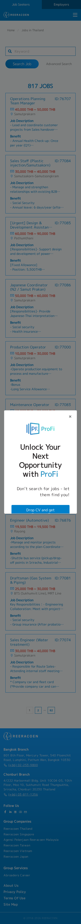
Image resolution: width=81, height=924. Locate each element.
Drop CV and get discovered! (40, 512)
